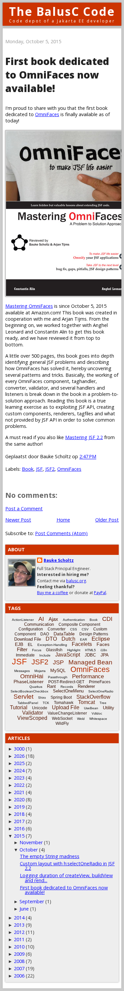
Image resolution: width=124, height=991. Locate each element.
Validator (32, 713)
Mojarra (40, 671)
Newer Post (18, 520)
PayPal (100, 592)
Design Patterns (93, 634)
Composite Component (79, 624)
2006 (19, 976)
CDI (107, 619)
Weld (81, 718)
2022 (19, 785)
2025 (19, 763)
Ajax (53, 619)
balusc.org (76, 581)
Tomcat (86, 702)
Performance (88, 676)
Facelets (82, 644)
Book (27, 469)
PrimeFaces (99, 682)
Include (45, 655)
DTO (51, 639)
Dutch (68, 639)
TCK (46, 703)
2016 (19, 828)
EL (30, 644)
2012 (19, 932)
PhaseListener (29, 681)
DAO (44, 634)
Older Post (107, 520)
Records (67, 686)
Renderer (86, 686)
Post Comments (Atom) (61, 533)
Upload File (65, 707)
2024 (19, 770)
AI (41, 619)
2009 (19, 954)
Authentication (74, 620)
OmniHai (31, 676)
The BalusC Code (62, 11)
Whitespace (98, 718)
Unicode (39, 708)
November (31, 842)
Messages (22, 671)
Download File (27, 639)
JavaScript (67, 654)
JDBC (90, 655)
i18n (104, 650)
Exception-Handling (52, 645)
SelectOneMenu (68, 690)
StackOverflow (93, 697)
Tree (103, 703)
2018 (19, 814)
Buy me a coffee (52, 592)
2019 (19, 807)
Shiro (42, 697)
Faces (103, 644)
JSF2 (50, 469)
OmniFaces (47, 114)
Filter (22, 649)
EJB (19, 644)
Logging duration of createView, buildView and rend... (66, 877)
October (29, 850)
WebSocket (62, 718)
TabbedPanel (28, 703)
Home (63, 520)
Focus (36, 650)
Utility (108, 707)
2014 (19, 917)
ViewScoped (32, 718)
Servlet (23, 696)
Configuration (31, 629)
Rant (51, 686)
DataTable (64, 633)
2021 (19, 792)
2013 (19, 925)
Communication (39, 624)
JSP (58, 662)
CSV (85, 629)
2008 (19, 961)
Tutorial (18, 707)
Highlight (73, 650)
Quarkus (35, 686)
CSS (73, 629)
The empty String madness (49, 856)
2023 (19, 778)
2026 (19, 756)
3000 (19, 749)
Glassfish (54, 650)
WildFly (62, 723)
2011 (19, 939)
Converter (56, 629)
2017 (19, 821)
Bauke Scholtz (59, 560)
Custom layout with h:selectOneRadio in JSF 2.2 (67, 865)
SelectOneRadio (100, 691)
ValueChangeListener (67, 713)
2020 (19, 799)
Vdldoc (97, 713)
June (24, 909)
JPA (104, 654)
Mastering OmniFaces (29, 306)
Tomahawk (63, 702)
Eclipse (101, 639)
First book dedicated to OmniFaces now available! (64, 889)
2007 (19, 968)
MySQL (58, 670)
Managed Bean (90, 662)
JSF (39, 469)
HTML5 (90, 650)
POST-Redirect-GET (66, 682)
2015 (19, 836)
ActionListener (23, 620)
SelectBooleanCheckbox (29, 691)
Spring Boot (61, 697)
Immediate (25, 655)
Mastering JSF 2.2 (84, 437)
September (32, 901)
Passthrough (57, 677)
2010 (19, 946)
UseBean (91, 708)
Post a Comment (24, 508)
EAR (83, 639)
